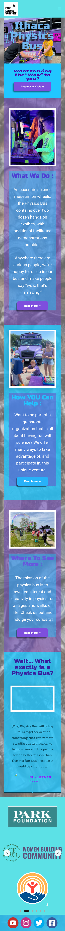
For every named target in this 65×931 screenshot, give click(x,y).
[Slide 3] (32, 911)
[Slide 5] (40, 911)
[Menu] (59, 8)
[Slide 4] (36, 911)
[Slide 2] (26, 911)
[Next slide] (58, 852)
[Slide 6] (44, 911)
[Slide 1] (21, 911)
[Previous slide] (7, 852)
